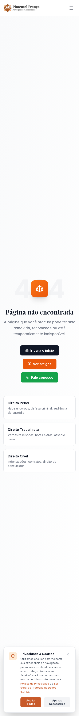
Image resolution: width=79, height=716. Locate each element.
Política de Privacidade (34, 683)
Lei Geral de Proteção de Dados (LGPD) (39, 687)
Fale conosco (42, 377)
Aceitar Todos (30, 702)
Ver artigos (42, 364)
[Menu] (71, 8)
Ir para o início (42, 350)
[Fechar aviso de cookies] (67, 654)
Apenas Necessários (57, 702)
